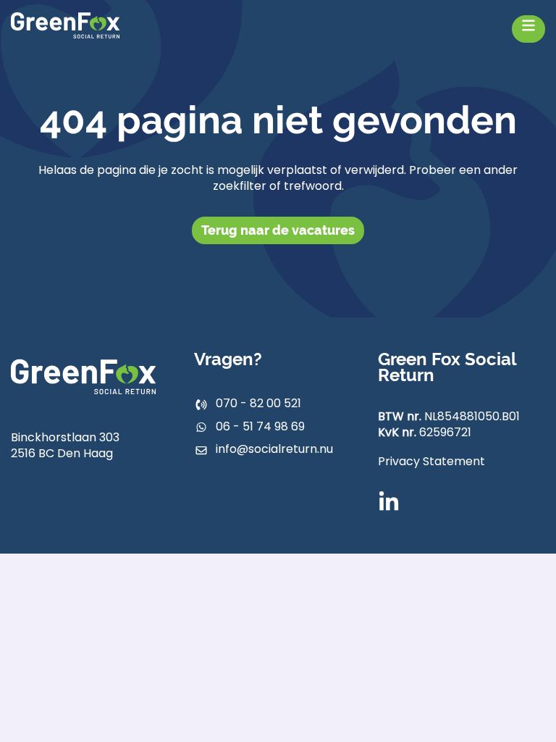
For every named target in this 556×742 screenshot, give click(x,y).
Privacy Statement (431, 462)
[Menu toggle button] (528, 29)
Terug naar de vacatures (278, 230)
